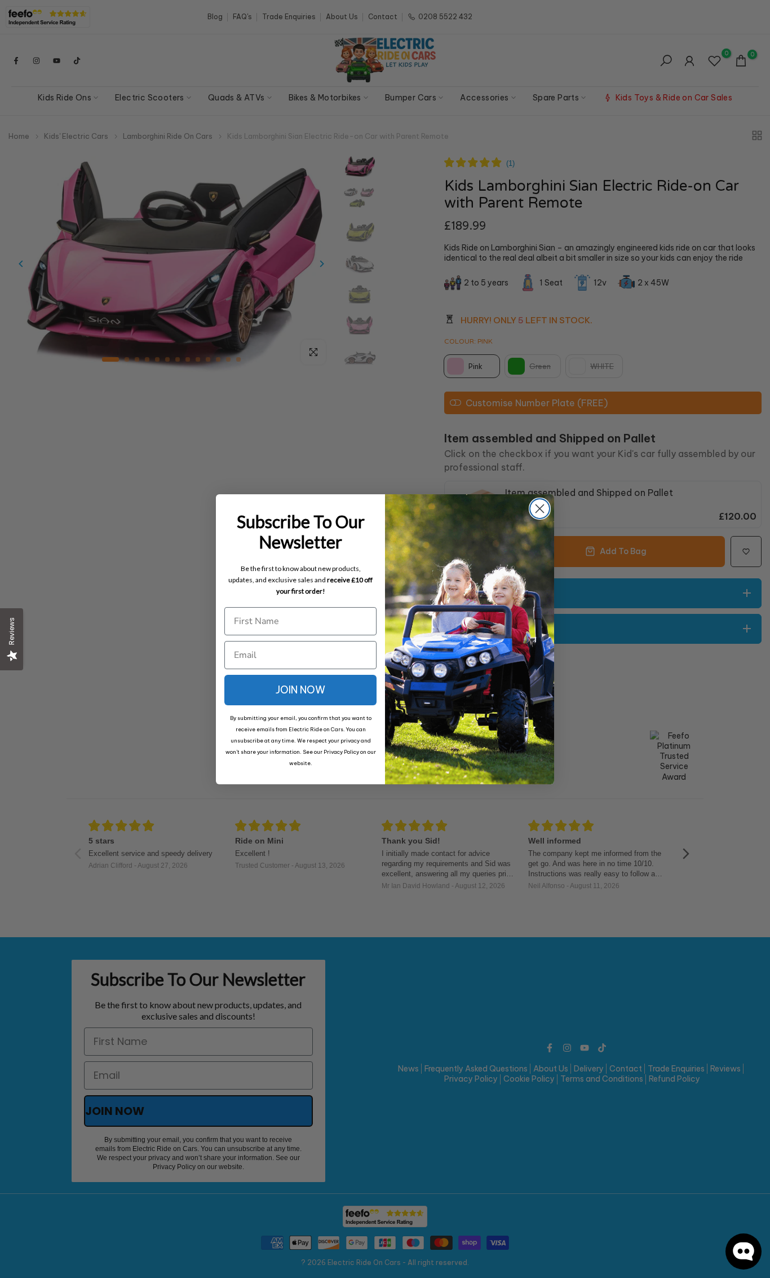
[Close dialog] (540, 509)
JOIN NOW (300, 689)
